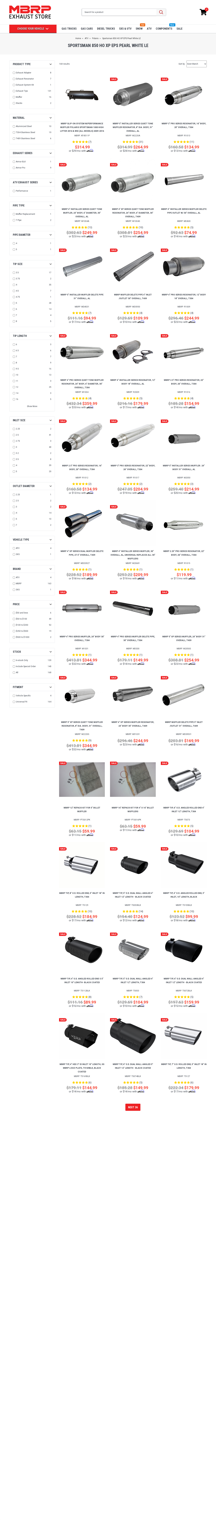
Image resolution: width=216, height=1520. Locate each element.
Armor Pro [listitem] (20, 168)
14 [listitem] (17, 393)
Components (164, 28)
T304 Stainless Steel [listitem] (25, 132)
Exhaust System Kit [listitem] (25, 85)
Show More (32, 406)
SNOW (139, 28)
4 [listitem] (16, 243)
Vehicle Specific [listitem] (23, 695)
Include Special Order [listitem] (26, 666)
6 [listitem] (16, 309)
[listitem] (32, 613)
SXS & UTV (125, 28)
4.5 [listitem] (17, 291)
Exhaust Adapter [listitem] (23, 73)
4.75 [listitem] (18, 297)
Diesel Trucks (106, 28)
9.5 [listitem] (17, 369)
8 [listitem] (16, 321)
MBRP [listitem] (18, 583)
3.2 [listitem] (17, 453)
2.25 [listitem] (18, 429)
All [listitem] (17, 672)
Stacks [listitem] (19, 103)
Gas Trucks (69, 28)
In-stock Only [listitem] (22, 660)
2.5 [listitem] (17, 435)
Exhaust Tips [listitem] (22, 91)
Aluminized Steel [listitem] (24, 126)
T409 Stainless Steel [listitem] (25, 138)
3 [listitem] (16, 447)
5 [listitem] (16, 249)
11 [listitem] (17, 381)
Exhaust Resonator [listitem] (25, 79)
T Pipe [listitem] (18, 220)
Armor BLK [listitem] (21, 161)
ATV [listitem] (18, 548)
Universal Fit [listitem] (21, 702)
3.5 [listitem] (17, 272)
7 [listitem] (16, 315)
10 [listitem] (17, 375)
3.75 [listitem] (18, 278)
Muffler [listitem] (19, 97)
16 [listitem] (17, 399)
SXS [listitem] (18, 554)
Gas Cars (87, 28)
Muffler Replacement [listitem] (25, 214)
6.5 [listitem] (17, 350)
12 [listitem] (17, 387)
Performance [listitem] (22, 191)
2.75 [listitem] (18, 441)
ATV (149, 28)
